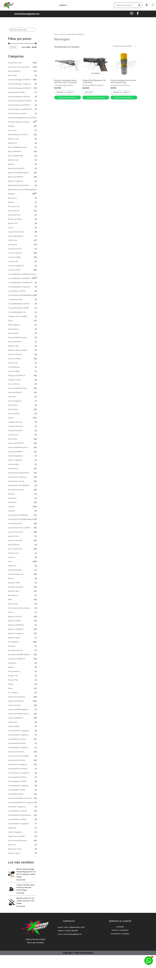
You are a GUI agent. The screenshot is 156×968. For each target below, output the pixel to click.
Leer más (89, 92)
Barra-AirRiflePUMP (15, 156)
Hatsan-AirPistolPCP (16, 443)
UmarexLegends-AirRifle (17, 781)
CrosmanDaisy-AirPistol (17, 291)
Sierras (10, 612)
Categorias (62, 5)
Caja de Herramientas (16, 232)
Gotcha (10, 418)
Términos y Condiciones (120, 930)
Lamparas (11, 511)
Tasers (10, 688)
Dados (10, 320)
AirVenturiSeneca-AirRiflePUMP (20, 109)
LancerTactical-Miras (15, 532)
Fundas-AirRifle (13, 371)
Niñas (10, 561)
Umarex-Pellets (13, 726)
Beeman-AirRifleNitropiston (18, 173)
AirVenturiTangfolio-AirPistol (19, 122)
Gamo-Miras (12, 405)
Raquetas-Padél (14, 583)
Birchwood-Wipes (15, 219)
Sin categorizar (13, 642)
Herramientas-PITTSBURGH (18, 485)
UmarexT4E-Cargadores (17, 807)
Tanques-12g (12, 676)
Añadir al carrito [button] (65, 92)
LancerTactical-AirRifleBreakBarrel (20, 519)
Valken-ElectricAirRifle (16, 836)
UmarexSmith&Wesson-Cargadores (21, 802)
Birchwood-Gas (14, 206)
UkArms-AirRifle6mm (16, 701)
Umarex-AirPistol (14, 705)
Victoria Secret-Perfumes (17, 840)
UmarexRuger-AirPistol (16, 790)
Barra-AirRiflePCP (14, 151)
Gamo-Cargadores (15, 401)
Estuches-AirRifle (14, 359)
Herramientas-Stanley (16, 490)
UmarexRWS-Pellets (15, 794)
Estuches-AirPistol (15, 354)
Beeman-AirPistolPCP (16, 168)
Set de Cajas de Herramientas (19, 608)
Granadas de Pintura (15, 426)
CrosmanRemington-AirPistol (19, 304)
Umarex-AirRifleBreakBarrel (18, 709)
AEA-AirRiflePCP (14, 71)
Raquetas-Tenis (13, 591)
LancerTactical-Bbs (15, 523)
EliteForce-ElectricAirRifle (17, 350)
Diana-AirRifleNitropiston (17, 337)
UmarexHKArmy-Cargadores (18, 773)
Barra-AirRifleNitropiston (17, 147)
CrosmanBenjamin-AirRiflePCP (19, 278)
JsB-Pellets (12, 502)
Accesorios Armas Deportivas (19, 67)
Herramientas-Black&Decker (18, 473)
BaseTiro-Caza (13, 160)
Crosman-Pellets (14, 270)
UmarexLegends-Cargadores (18, 785)
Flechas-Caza (13, 363)
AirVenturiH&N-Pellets (16, 92)
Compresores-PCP (15, 249)
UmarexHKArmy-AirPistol (17, 769)
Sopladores (12, 663)
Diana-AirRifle (13, 333)
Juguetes (11, 506)
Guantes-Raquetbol (15, 430)
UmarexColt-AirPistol (16, 752)
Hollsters (11, 494)
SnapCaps (11, 646)
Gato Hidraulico (14, 413)
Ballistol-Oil (12, 143)
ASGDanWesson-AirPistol (17, 134)
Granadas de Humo (15, 422)
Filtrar (13, 47)
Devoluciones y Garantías (120, 934)
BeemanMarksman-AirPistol (18, 185)
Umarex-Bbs (12, 722)
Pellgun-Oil (12, 566)
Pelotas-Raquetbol (15, 570)
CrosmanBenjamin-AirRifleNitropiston (22, 274)
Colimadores (12, 244)
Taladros (11, 667)
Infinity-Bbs (12, 498)
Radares (11, 578)
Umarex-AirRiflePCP (15, 718)
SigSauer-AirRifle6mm (16, 625)
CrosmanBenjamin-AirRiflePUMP (20, 282)
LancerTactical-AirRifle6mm (18, 515)
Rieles (10, 599)
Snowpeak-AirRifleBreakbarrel (19, 654)
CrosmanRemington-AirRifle (18, 308)
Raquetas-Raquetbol (15, 587)
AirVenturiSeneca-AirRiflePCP (19, 105)
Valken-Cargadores (15, 832)
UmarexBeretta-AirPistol (17, 739)
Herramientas (13, 468)
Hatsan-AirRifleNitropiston (18, 447)
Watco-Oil (12, 845)
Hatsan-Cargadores (15, 460)
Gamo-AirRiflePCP (15, 392)
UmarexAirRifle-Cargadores (18, 735)
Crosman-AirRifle (14, 257)
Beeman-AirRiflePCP (15, 177)
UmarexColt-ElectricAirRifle (18, 756)
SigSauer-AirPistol (15, 616)
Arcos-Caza (12, 130)
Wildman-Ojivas (14, 853)
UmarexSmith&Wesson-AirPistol (20, 798)
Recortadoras (13, 595)
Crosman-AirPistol (15, 253)
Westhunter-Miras (15, 849)
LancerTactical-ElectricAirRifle (19, 528)
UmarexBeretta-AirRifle (16, 743)
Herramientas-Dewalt (16, 481)
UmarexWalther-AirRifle (17, 819)
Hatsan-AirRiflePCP (15, 452)
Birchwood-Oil (13, 211)
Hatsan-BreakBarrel (15, 456)
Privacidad (120, 927)
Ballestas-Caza (13, 139)
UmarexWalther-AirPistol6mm (19, 815)
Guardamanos (13, 435)
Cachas (10, 227)
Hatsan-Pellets (13, 464)
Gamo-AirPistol (14, 384)
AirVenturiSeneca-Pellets (17, 113)
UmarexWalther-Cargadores (18, 823)
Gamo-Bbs (12, 397)
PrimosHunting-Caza (15, 574)
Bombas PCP (13, 223)
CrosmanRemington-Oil (16, 312)
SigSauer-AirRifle (14, 621)
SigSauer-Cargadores (16, 633)
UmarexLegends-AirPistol (17, 777)
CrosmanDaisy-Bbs (15, 299)
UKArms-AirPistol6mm (16, 697)
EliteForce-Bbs (13, 346)
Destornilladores (14, 325)
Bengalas (11, 194)
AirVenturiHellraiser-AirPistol (19, 96)
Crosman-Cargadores (16, 266)
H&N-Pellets (12, 439)
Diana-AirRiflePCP (15, 342)
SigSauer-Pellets (14, 637)
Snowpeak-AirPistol (15, 650)
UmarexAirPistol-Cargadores (18, 730)
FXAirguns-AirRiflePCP (16, 375)
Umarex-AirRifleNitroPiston (18, 714)
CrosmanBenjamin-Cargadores (19, 287)
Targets (10, 684)
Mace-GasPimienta (15, 549)
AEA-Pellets (12, 75)
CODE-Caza (12, 240)
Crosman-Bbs (13, 261)
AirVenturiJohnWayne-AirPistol (20, 101)
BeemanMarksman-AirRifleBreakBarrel (22, 189)
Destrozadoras (13, 329)
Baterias (11, 164)
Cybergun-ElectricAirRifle (17, 316)
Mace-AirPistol (13, 545)
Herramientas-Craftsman (17, 477)
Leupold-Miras (13, 536)
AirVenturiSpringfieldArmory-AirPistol (22, 118)
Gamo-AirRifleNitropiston (17, 388)
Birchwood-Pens (14, 215)
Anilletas (11, 126)
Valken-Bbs (12, 828)
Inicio (56, 34)
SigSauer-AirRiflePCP (16, 629)
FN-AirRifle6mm (14, 367)
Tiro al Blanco (13, 692)
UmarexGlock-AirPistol (16, 760)
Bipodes (11, 202)
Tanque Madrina (14, 671)
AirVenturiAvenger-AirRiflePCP (19, 80)
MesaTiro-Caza (13, 553)
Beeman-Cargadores (15, 181)
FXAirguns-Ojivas (14, 380)
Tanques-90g (12, 680)
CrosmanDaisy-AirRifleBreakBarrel (21, 295)
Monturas (11, 557)
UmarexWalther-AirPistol (17, 811)
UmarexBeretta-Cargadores (18, 747)
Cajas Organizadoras (15, 236)
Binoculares (12, 198)
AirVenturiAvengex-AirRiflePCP (19, 88)
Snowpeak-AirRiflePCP (16, 659)
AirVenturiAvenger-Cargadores (19, 84)
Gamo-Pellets (13, 409)
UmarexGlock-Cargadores (17, 764)
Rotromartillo (13, 604)
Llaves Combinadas (15, 540)
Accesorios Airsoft (15, 63)
